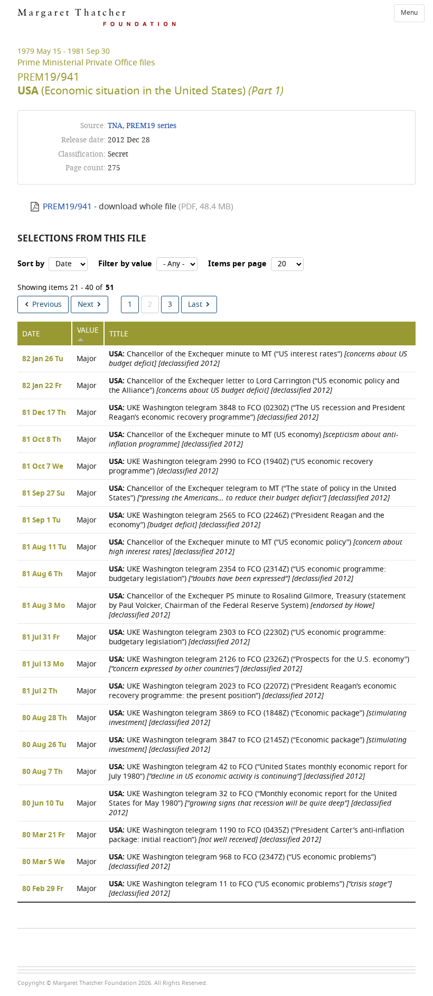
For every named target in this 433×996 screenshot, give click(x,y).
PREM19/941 (67, 206)
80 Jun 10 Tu (43, 803)
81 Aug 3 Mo (43, 606)
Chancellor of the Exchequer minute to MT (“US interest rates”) (258, 359)
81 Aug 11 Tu (44, 547)
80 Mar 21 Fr (43, 835)
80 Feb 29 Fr (42, 889)
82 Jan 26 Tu (42, 359)
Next (85, 304)
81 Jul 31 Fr (41, 637)
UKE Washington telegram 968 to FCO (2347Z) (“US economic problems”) (242, 862)
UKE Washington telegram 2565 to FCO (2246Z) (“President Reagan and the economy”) (246, 520)
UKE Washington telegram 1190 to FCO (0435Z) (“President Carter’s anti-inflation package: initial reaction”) (256, 835)
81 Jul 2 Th (40, 691)
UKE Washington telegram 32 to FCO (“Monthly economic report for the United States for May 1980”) (253, 803)
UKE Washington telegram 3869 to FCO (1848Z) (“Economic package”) (258, 718)
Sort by (30, 263)
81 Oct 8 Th (41, 439)
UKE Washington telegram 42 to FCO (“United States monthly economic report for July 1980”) (258, 771)
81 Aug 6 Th (42, 574)
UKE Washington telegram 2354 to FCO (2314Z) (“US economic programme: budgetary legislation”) (247, 574)
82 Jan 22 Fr (42, 386)
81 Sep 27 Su (43, 493)
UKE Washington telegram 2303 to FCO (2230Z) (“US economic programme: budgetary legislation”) (247, 637)
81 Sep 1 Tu (41, 520)
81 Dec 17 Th (44, 413)
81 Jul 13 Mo (43, 664)
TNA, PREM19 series (142, 125)
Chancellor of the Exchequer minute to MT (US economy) (253, 439)
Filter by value (125, 263)
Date (31, 334)
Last (195, 304)
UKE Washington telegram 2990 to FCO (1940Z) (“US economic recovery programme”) (241, 466)
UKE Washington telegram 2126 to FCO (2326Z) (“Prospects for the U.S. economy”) (259, 664)
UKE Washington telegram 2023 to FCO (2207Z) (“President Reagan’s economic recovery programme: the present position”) (253, 691)
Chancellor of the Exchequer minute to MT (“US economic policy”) (255, 547)
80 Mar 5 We (43, 862)
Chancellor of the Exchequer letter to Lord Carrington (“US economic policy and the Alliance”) (254, 385)
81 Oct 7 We (42, 466)
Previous (47, 304)
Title (118, 334)
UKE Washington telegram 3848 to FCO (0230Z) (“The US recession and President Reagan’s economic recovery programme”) (257, 412)
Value (88, 330)
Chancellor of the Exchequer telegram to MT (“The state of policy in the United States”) (252, 493)
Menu (409, 12)
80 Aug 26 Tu (44, 745)
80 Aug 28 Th (44, 718)
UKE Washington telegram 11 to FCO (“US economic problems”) (250, 888)
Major (87, 358)
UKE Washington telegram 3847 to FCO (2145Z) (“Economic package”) (258, 744)
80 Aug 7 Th (42, 772)
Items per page (237, 263)
